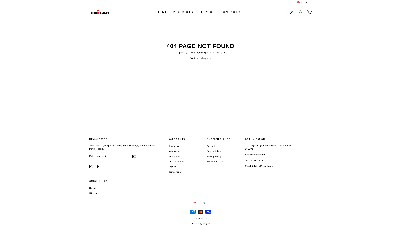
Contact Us (232, 12)
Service (207, 12)
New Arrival (174, 146)
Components (175, 172)
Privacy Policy (214, 156)
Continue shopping (200, 58)
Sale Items (173, 151)
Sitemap (93, 193)
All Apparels (174, 156)
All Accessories (176, 161)
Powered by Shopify (200, 224)
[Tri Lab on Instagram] (91, 166)
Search (93, 188)
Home (162, 12)
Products (183, 12)
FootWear (173, 167)
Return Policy (214, 151)
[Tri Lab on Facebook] (98, 166)
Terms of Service (215, 161)
